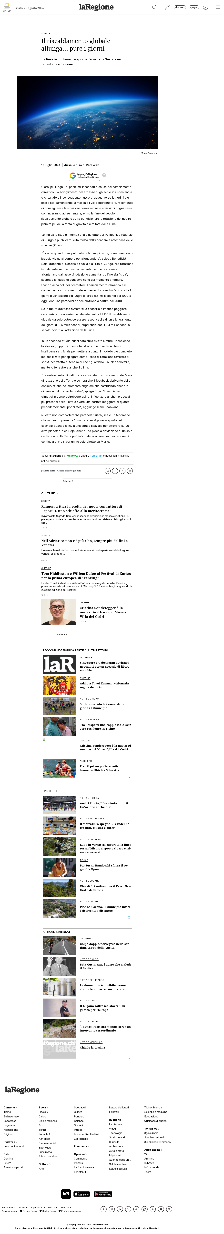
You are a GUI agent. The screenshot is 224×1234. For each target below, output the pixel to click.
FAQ (56, 1207)
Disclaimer (23, 1207)
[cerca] (154, 7)
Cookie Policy (49, 1211)
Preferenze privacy (71, 1211)
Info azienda (151, 1167)
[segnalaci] (167, 7)
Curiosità (114, 1142)
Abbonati (179, 7)
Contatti (48, 1207)
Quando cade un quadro (119, 1160)
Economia (80, 1146)
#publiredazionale (154, 1137)
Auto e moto (116, 1150)
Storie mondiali (47, 1143)
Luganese (9, 1125)
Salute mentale (118, 1164)
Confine (8, 1158)
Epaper (194, 7)
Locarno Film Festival (86, 1134)
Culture (44, 1164)
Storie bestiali (117, 1137)
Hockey (43, 1112)
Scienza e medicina (155, 1112)
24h (146, 1154)
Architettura (116, 1146)
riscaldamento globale (69, 470)
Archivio (149, 1158)
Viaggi (112, 1128)
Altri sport (44, 1138)
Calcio (42, 1116)
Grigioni (8, 1134)
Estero (8, 1154)
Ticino (7, 1112)
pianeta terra (48, 470)
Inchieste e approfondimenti (118, 1124)
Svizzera (10, 1142)
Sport (43, 1107)
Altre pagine (152, 1149)
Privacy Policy (29, 1211)
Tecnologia (115, 1133)
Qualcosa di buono (155, 1121)
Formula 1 (44, 1134)
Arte (41, 1168)
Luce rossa (45, 1152)
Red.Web (92, 165)
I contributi (80, 1172)
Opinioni (79, 1154)
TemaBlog (151, 1128)
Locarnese (10, 1121)
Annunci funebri (10, 1211)
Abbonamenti (8, 1207)
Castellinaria (81, 1138)
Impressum (36, 1207)
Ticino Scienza (153, 1107)
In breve (149, 1163)
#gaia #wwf (151, 1133)
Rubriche (115, 1119)
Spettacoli (80, 1107)
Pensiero (79, 1116)
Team (147, 1172)
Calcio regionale (48, 1121)
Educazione (151, 1116)
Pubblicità (66, 1207)
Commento (80, 1158)
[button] (104, 1209)
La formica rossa (84, 1167)
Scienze (79, 1121)
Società (78, 1125)
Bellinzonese (11, 1116)
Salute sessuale (118, 1168)
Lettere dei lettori (119, 1107)
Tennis (43, 1129)
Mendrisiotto (11, 1129)
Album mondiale (48, 1156)
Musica (78, 1129)
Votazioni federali (14, 1146)
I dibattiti (114, 1112)
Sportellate (45, 1147)
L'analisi (78, 1163)
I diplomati (115, 1155)
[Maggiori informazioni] (104, 175)
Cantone (10, 1107)
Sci (40, 1125)
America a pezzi (13, 1167)
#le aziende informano (157, 1142)
